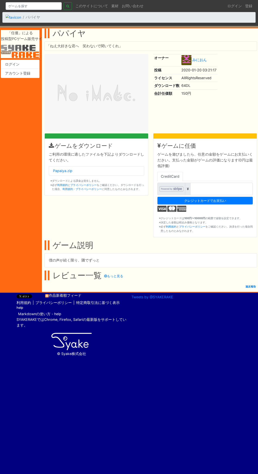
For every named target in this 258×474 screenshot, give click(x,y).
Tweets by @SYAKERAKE (152, 297)
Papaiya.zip (62, 171)
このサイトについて (91, 6)
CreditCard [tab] (170, 176)
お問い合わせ (133, 6)
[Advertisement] (20, 141)
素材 (115, 6)
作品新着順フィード (65, 295)
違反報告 (251, 286)
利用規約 (62, 185)
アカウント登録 (17, 73)
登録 (248, 6)
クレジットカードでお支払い (205, 201)
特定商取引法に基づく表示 (98, 303)
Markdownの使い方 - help (39, 314)
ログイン (234, 6)
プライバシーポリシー (83, 185)
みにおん (199, 60)
